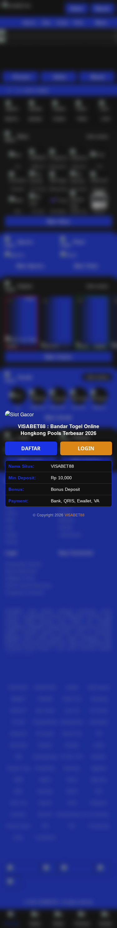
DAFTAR (31, 448)
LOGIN (86, 448)
